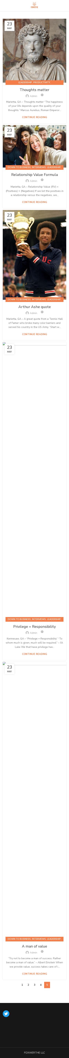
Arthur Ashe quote (34, 306)
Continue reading (34, 117)
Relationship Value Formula (34, 174)
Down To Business (19, 167)
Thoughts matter (34, 89)
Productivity (41, 82)
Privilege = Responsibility (34, 626)
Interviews (39, 167)
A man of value (34, 946)
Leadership (25, 82)
